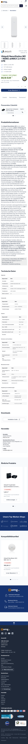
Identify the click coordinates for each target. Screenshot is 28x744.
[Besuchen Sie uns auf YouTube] (9, 633)
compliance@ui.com (7, 450)
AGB (10, 737)
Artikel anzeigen (10, 499)
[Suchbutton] (21, 5)
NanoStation (13, 10)
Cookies (3, 737)
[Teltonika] (14, 521)
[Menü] (25, 721)
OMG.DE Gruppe (5, 676)
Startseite (5, 10)
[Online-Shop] (25, 5)
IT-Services (3, 681)
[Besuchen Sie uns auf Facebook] (2, 633)
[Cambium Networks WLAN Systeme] (4, 526)
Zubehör (5, 97)
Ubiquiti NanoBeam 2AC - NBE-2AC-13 (11, 559)
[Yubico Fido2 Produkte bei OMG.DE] (23, 526)
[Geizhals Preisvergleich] (21, 716)
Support (3, 682)
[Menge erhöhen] (25, 86)
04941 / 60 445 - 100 (10, 652)
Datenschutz (15, 737)
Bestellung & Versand (6, 660)
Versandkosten (16, 729)
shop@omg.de (8, 650)
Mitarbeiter (3, 677)
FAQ (2, 665)
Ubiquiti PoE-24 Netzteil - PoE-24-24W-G (12, 110)
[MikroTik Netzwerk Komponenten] (23, 521)
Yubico (2, 704)
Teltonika (3, 698)
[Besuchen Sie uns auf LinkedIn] (12, 633)
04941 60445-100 (19, 602)
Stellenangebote (5, 679)
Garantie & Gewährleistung (7, 663)
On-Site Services (5, 686)
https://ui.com (6, 437)
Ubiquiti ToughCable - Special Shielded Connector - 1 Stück (12, 485)
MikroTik (3, 702)
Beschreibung (13, 97)
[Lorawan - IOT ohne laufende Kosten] (14, 526)
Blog (7, 737)
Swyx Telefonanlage (6, 684)
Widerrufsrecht (23, 737)
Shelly (2, 697)
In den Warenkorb (13, 90)
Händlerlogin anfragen (6, 667)
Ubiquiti (3, 695)
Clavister (3, 700)
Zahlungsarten (4, 661)
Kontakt (3, 658)
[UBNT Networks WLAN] (4, 521)
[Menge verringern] (18, 86)
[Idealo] (7, 723)
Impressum (3, 740)
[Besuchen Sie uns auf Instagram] (5, 633)
